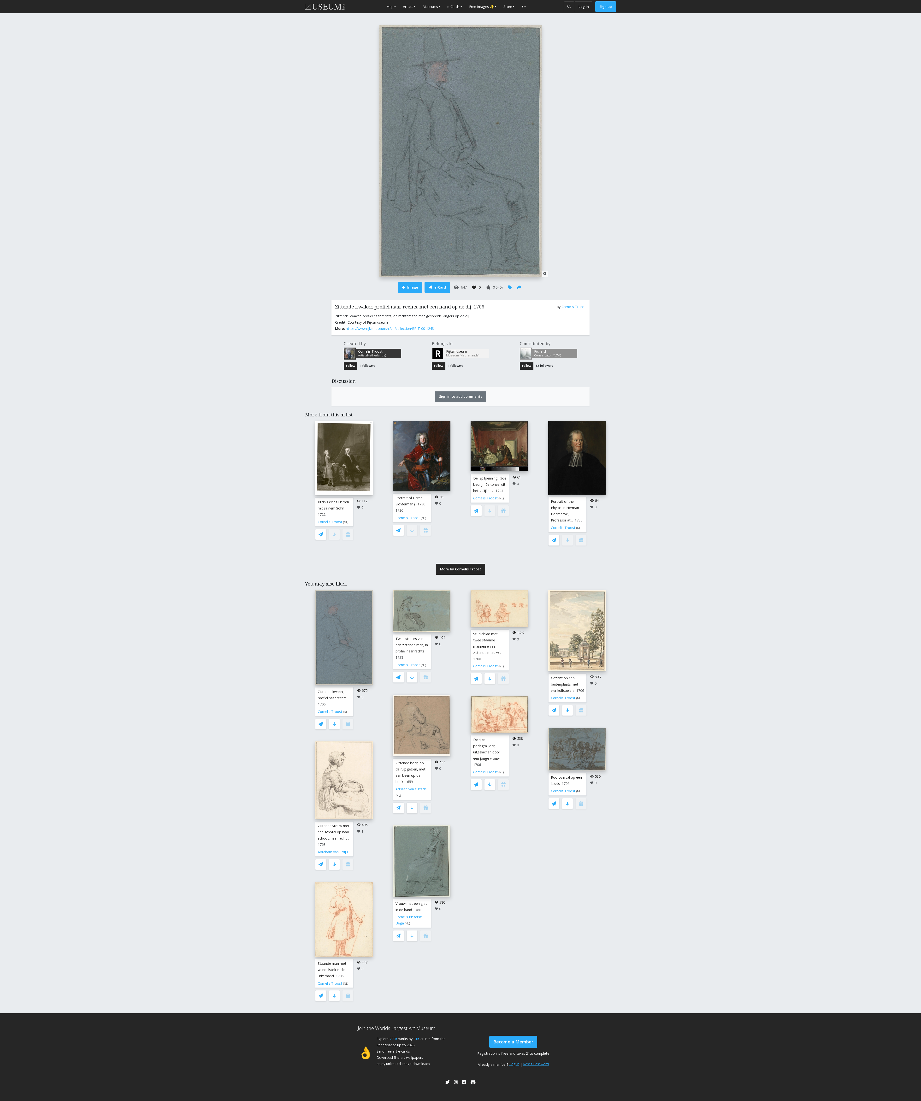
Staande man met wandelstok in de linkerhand (332, 969)
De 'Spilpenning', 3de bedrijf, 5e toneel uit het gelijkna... (489, 484)
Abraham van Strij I (333, 852)
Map (390, 6)
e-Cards (453, 6)
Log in (584, 6)
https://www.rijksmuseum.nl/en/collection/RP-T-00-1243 (390, 328)
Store (507, 6)
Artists (408, 6)
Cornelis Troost (573, 306)
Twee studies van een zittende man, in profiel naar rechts (412, 644)
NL (346, 522)
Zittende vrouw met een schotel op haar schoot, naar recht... (333, 832)
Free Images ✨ (481, 6)
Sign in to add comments (460, 396)
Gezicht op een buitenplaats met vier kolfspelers (564, 684)
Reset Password (536, 1064)
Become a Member (513, 1042)
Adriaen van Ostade (411, 789)
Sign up (605, 6)
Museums (430, 6)
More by (460, 569)
